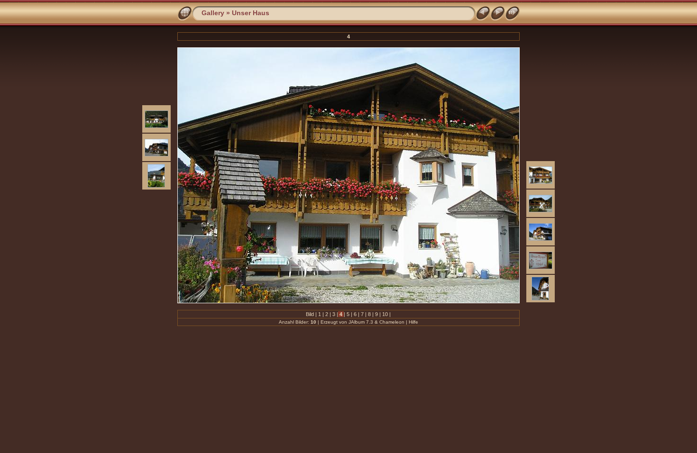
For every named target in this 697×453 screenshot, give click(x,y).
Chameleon (391, 322)
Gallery (213, 13)
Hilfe (413, 322)
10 (385, 314)
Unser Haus (250, 13)
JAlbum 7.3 (360, 322)
